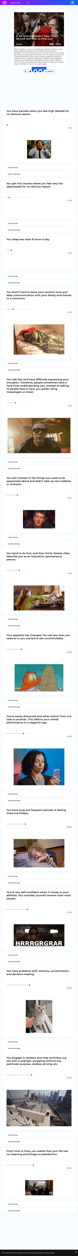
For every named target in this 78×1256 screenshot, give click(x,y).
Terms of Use (49, 1253)
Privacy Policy (34, 1253)
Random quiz (16, 3)
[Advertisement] (39, 91)
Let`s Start (39, 69)
